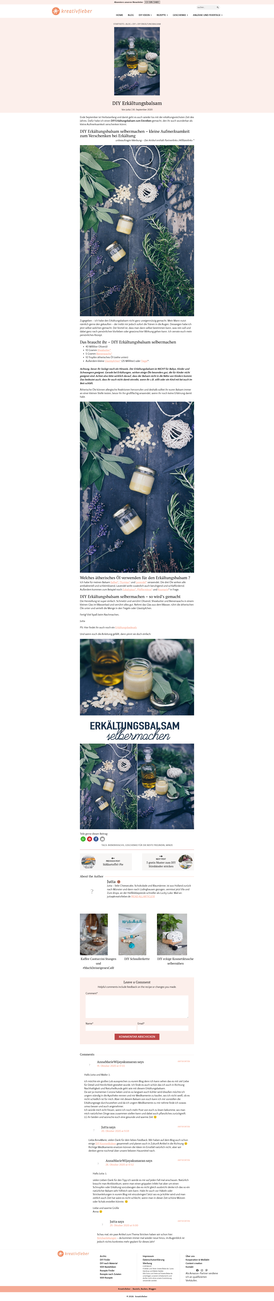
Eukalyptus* (129, 589)
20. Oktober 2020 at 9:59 (115, 1131)
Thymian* (125, 582)
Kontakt (189, 1267)
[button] (83, 838)
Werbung (147, 1263)
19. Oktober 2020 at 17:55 (111, 1066)
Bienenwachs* (104, 353)
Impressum (148, 1256)
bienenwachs (116, 845)
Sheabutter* (104, 350)
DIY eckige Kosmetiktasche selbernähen (175, 961)
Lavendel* (141, 582)
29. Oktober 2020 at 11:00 (124, 1225)
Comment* (92, 993)
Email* (141, 1023)
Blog (128, 24)
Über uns (190, 1256)
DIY (134, 24)
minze (169, 845)
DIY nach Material (108, 1263)
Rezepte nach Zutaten (110, 1274)
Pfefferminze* (144, 589)
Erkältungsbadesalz (126, 627)
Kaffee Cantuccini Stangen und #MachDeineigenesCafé (98, 963)
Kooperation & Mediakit (197, 1260)
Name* (89, 1023)
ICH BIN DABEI (152, 2)
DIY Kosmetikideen (105, 1143)
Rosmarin (163, 589)
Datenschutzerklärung (153, 1260)
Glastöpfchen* (113, 361)
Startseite (118, 24)
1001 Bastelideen (108, 1267)
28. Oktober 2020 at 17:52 (120, 1164)
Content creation (194, 1263)
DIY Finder (105, 1260)
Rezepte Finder (107, 1270)
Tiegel (144, 361)
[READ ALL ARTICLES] (143, 896)
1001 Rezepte (106, 1277)
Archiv (103, 1256)
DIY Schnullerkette (137, 959)
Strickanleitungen (106, 1238)
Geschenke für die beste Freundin (145, 845)
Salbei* (114, 582)
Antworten (184, 1061)
